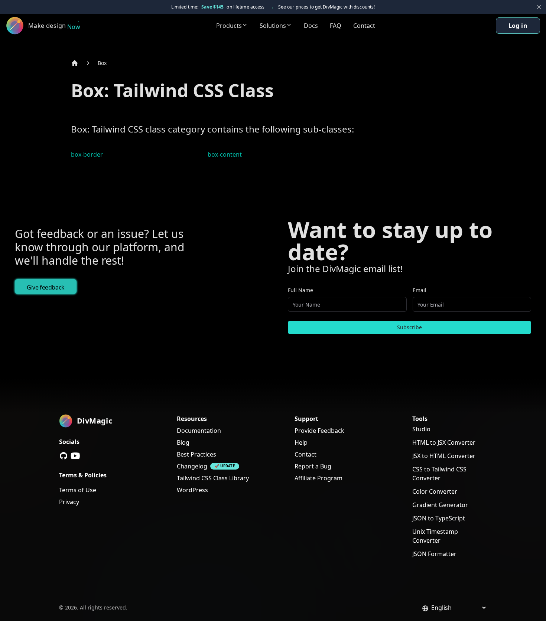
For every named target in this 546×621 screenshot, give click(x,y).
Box (102, 62)
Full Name (300, 290)
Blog (183, 442)
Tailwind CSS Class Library (213, 478)
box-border (87, 154)
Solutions (273, 26)
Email (419, 290)
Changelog (192, 466)
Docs (311, 26)
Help (301, 442)
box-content (225, 154)
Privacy (69, 502)
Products (229, 26)
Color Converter (434, 491)
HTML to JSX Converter (443, 442)
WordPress (192, 490)
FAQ (335, 26)
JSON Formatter (434, 554)
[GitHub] (63, 455)
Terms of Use (77, 490)
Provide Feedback (319, 430)
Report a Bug (313, 466)
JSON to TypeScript (438, 518)
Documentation (199, 430)
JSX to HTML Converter (443, 456)
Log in (517, 26)
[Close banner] (539, 7)
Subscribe (409, 327)
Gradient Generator (440, 505)
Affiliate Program (318, 478)
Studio (421, 429)
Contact (364, 26)
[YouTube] (75, 456)
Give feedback (46, 287)
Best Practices (196, 454)
